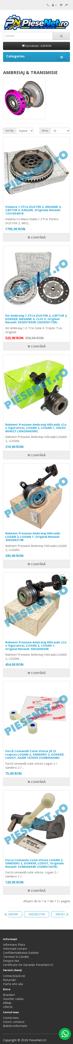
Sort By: (9, 130)
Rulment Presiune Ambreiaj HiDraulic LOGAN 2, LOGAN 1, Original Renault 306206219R (32, 536)
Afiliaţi (7, 1003)
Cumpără (38, 237)
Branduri (9, 995)
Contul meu (11, 1018)
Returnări (9, 980)
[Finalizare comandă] (66, 5)
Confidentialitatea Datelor (21, 953)
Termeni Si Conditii (16, 957)
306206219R (36, 914)
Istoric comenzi (13, 1022)
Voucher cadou (13, 999)
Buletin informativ (15, 1026)
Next (67, 914)
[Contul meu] (54, 5)
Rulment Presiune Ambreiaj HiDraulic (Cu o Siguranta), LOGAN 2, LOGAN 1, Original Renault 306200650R (35, 645)
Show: (45, 130)
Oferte (8, 1007)
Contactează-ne (14, 976)
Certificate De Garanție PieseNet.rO (28, 965)
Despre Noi (11, 961)
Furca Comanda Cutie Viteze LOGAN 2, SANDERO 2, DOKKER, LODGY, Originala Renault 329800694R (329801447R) (34, 863)
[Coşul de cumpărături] (61, 5)
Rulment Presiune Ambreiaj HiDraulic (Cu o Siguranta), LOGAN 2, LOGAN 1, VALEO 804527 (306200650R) (35, 427)
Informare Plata (14, 944)
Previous (5, 914)
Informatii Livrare (15, 949)
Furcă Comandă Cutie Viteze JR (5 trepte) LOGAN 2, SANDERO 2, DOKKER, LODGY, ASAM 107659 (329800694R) (34, 754)
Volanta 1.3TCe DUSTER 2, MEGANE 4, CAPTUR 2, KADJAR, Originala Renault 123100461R (33, 210)
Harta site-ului (13, 984)
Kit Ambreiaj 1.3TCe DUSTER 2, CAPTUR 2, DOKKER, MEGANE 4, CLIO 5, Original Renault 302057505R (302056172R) (36, 318)
